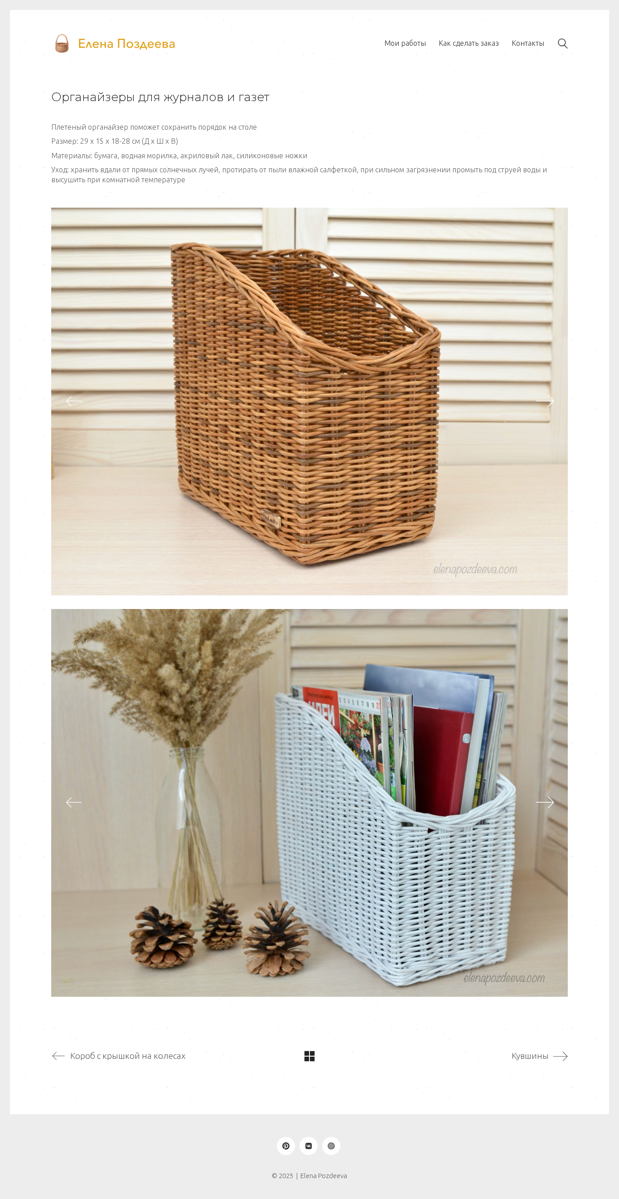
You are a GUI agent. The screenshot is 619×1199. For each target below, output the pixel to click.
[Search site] (563, 45)
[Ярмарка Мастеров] (331, 1146)
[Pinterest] (286, 1146)
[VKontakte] (309, 1146)
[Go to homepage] (114, 43)
